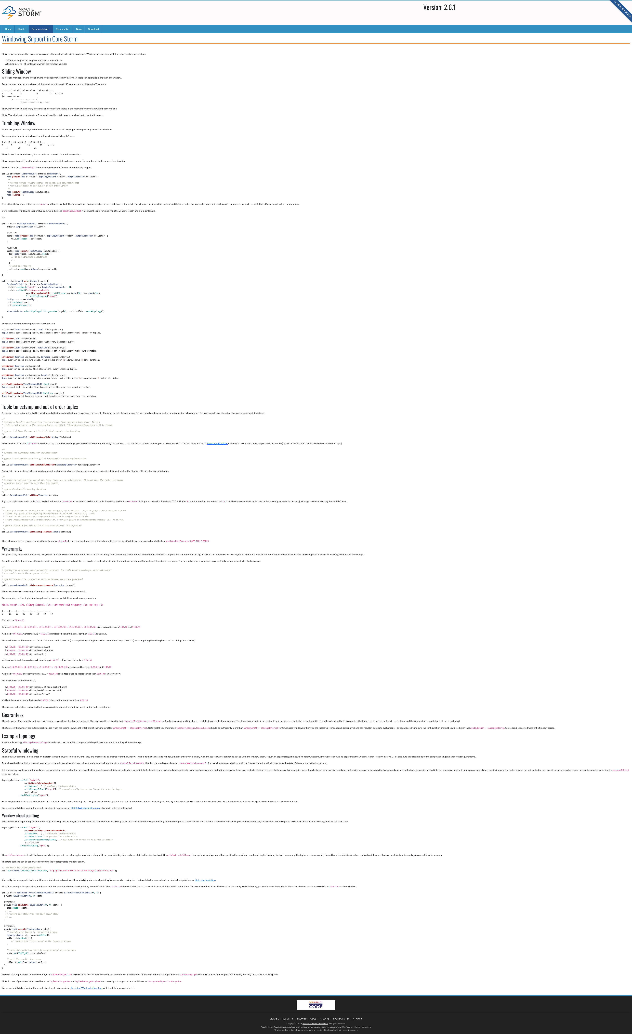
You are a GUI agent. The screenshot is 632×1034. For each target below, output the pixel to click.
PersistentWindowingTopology (87, 988)
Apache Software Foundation (315, 1023)
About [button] (20, 29)
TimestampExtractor (217, 443)
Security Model (306, 1018)
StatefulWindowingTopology (85, 808)
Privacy (357, 1018)
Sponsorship (341, 1018)
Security (288, 1018)
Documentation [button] (40, 29)
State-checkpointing (205, 879)
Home (8, 29)
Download (93, 29)
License (274, 1018)
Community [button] (62, 29)
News (79, 29)
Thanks (324, 1018)
